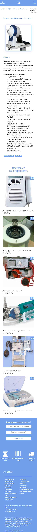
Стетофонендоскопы (26, 489)
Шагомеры (23, 487)
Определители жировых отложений (24, 483)
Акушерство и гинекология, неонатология (9, 481)
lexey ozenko (17, 530)
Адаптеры (23, 479)
